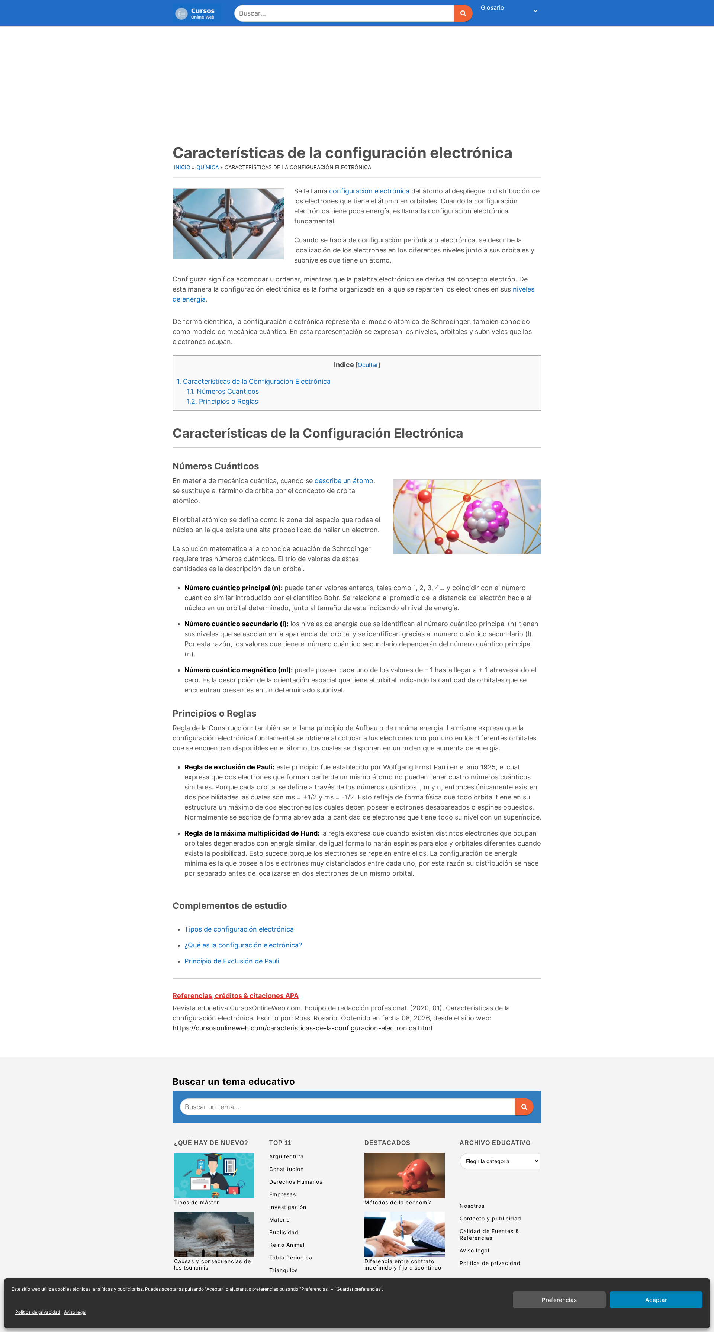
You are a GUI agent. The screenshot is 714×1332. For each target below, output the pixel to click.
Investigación (287, 1207)
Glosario (492, 7)
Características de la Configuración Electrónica (254, 381)
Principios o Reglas (222, 401)
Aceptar (656, 1299)
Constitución (286, 1169)
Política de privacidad (37, 1312)
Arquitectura (286, 1156)
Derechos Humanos (295, 1181)
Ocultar (368, 365)
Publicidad (284, 1232)
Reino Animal (287, 1245)
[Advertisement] (357, 82)
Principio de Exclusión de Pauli (231, 961)
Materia (279, 1219)
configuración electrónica (369, 191)
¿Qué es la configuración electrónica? (243, 945)
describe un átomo (344, 481)
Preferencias (559, 1299)
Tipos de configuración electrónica (239, 929)
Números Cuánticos (223, 391)
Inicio (182, 167)
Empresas (282, 1194)
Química (207, 167)
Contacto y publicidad (490, 1218)
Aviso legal (75, 1312)
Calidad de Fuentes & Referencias (489, 1234)
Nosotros (472, 1206)
